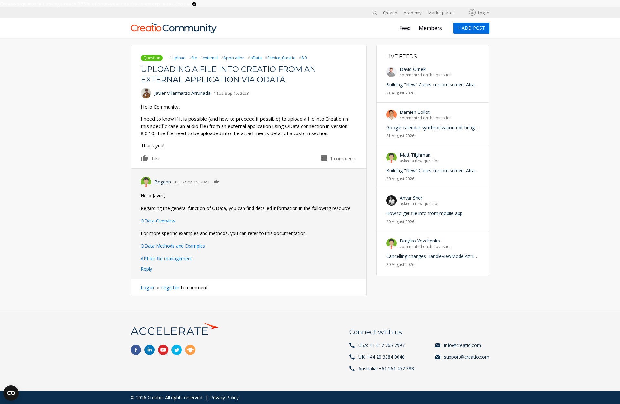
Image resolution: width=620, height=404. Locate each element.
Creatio (390, 12)
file (194, 58)
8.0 (304, 58)
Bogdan (162, 182)
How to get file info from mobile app (424, 213)
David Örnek (413, 69)
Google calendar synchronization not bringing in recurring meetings (456, 127)
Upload (179, 58)
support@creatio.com (466, 357)
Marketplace (440, 12)
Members (430, 28)
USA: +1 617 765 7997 (381, 345)
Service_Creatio (281, 58)
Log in (483, 12)
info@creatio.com (462, 345)
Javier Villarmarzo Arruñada (182, 93)
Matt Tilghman (415, 155)
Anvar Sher (411, 198)
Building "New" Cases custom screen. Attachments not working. (453, 85)
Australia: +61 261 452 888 (386, 368)
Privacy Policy (224, 397)
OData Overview (158, 221)
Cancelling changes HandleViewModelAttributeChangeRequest (451, 256)
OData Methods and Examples (173, 246)
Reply (146, 269)
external (210, 58)
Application (233, 58)
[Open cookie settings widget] (11, 393)
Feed (405, 28)
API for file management (166, 258)
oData (256, 58)
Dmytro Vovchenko (420, 241)
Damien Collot (415, 112)
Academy (413, 12)
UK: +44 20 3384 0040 (381, 357)
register (170, 287)
